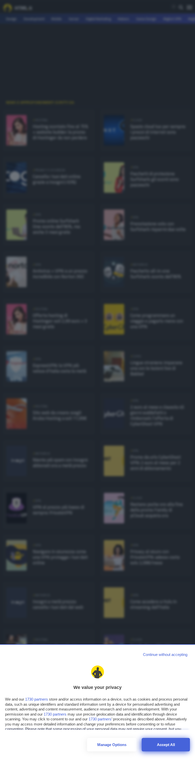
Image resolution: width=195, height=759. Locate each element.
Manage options (111, 744)
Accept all (166, 744)
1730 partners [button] (36, 699)
